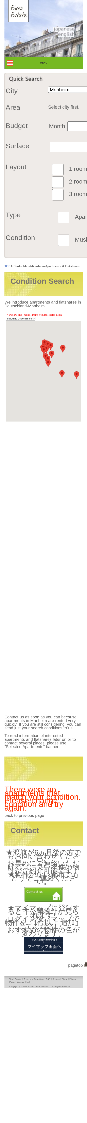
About (64, 979)
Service (18, 979)
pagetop (75, 965)
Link (28, 982)
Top (11, 979)
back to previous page (24, 815)
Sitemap (20, 982)
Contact (56, 979)
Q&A (48, 979)
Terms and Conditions (34, 979)
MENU (47, 62)
